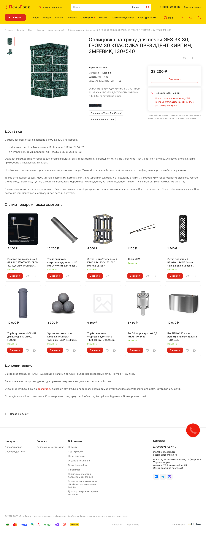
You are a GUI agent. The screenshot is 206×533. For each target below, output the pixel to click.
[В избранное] (184, 58)
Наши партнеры (76, 456)
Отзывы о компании (79, 460)
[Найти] (147, 7)
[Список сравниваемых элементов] (181, 17)
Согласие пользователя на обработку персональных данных (82, 484)
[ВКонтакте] (156, 477)
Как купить (11, 441)
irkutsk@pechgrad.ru (164, 451)
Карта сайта (133, 524)
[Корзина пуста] (199, 17)
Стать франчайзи (77, 465)
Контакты (117, 524)
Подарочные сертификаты (50, 447)
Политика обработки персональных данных (80, 475)
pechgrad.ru (44, 388)
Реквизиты (74, 469)
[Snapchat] (169, 477)
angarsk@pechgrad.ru (165, 454)
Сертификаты (75, 451)
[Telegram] (163, 477)
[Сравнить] (192, 58)
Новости (72, 447)
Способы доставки (15, 451)
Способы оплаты (14, 447)
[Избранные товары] (190, 17)
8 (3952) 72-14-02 (170, 7)
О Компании (75, 441)
